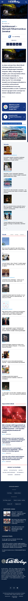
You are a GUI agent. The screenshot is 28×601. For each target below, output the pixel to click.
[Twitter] (11, 44)
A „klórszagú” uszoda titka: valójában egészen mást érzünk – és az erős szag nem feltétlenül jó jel (14, 394)
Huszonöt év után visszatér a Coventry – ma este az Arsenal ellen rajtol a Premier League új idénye (14, 137)
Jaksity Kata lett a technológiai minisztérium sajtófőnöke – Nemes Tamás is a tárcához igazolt (12, 449)
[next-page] (7, 228)
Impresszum (7, 596)
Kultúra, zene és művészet (10, 155)
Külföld (5, 203)
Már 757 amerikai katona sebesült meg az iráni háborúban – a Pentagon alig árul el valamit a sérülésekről (14, 207)
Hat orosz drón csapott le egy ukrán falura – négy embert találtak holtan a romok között (13, 248)
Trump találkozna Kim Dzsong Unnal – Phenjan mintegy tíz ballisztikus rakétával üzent (14, 224)
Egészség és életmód (7, 309)
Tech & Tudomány (6, 390)
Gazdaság (4, 292)
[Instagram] (14, 588)
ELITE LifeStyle (7, 171)
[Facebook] (7, 44)
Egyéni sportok (5, 373)
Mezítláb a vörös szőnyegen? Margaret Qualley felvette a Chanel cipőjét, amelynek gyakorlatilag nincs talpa (15, 175)
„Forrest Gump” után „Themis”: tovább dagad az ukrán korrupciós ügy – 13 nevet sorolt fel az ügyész (14, 264)
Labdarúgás (6, 187)
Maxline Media (17, 493)
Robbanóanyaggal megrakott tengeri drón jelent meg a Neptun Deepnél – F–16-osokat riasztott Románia (13, 346)
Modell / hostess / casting (19, 500)
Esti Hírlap (17, 36)
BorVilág (16, 234)
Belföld (4, 21)
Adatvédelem (14, 596)
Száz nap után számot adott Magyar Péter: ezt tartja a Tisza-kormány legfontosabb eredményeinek (13, 458)
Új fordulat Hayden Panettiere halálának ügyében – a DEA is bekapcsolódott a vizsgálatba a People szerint (14, 159)
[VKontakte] (17, 588)
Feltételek (21, 596)
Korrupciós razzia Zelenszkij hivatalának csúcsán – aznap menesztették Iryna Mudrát (13, 361)
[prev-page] (4, 228)
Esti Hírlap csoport (7, 500)
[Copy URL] (20, 44)
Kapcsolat (15, 597)
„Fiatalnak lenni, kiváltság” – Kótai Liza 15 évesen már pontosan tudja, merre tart (13, 280)
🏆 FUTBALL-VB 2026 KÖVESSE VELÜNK (12, 123)
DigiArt (22, 594)
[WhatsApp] (14, 44)
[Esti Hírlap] (10, 36)
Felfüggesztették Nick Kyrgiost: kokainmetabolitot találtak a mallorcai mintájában (12, 378)
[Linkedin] (17, 44)
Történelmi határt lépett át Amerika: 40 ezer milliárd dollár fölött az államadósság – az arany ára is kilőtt (13, 296)
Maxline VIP (9, 503)
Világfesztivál (18, 503)
